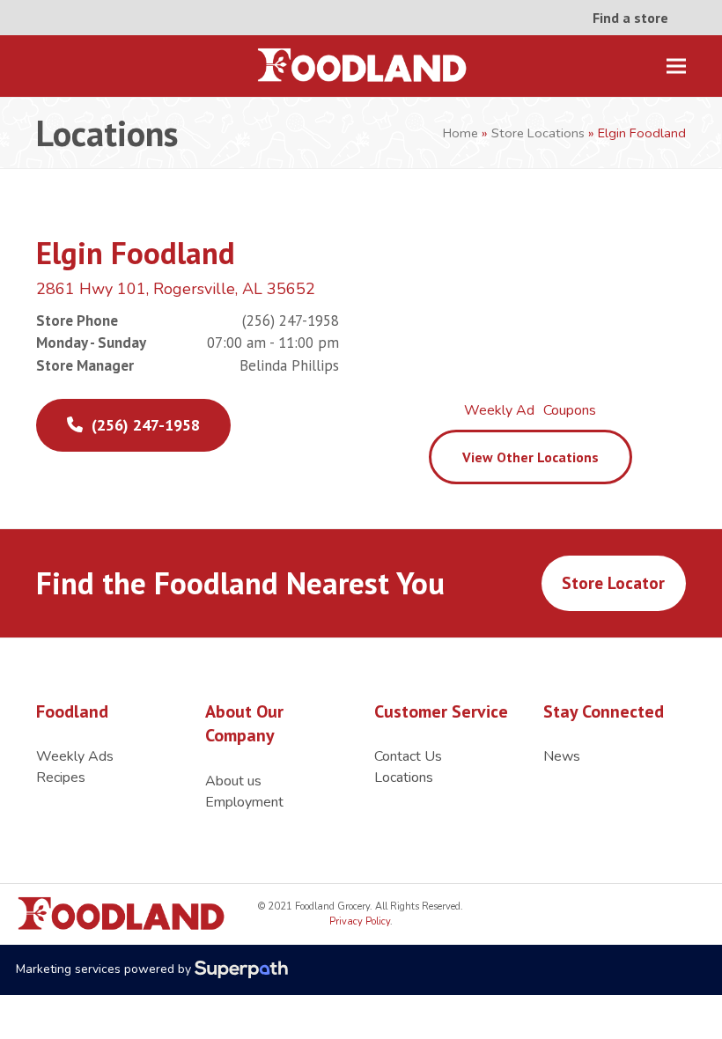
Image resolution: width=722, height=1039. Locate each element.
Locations (403, 777)
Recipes (60, 777)
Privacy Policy (359, 921)
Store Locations (538, 133)
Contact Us (408, 756)
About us (233, 781)
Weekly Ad (499, 410)
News (561, 756)
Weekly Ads (75, 756)
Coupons (569, 410)
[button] (676, 66)
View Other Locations (530, 457)
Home (460, 133)
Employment (244, 802)
